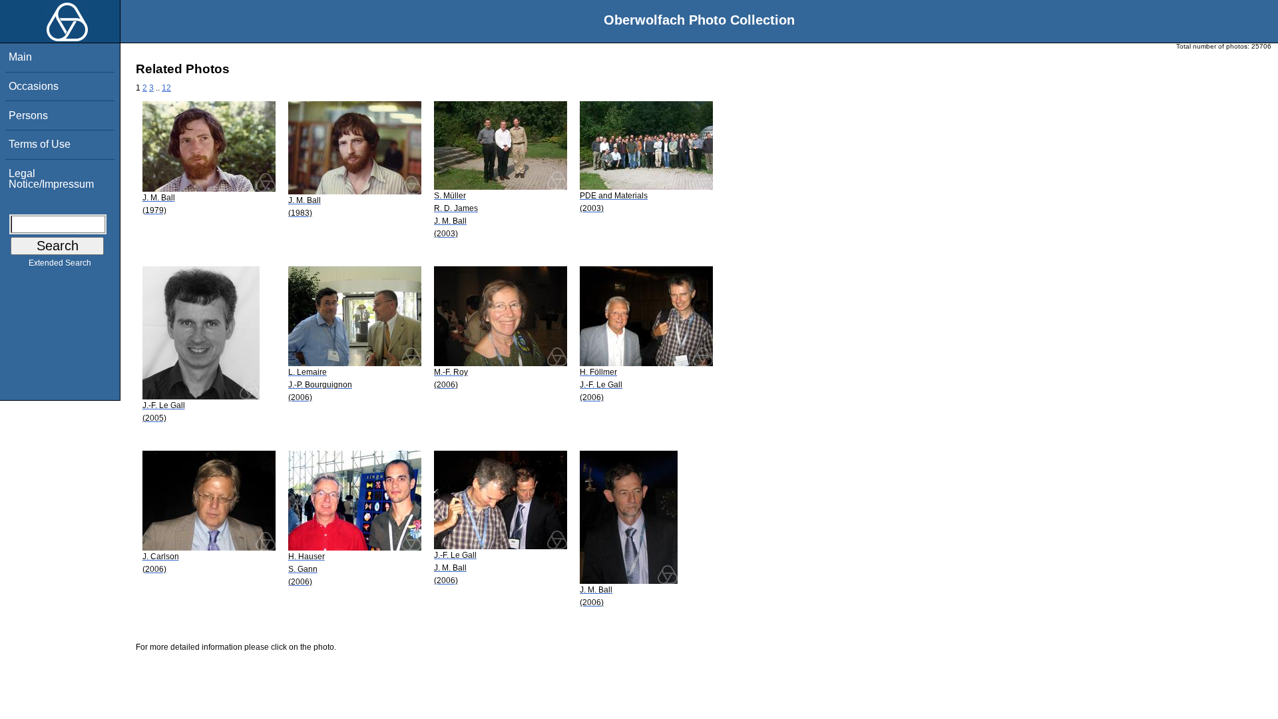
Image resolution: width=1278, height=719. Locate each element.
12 (166, 88)
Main (20, 57)
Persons (28, 115)
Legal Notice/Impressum (51, 179)
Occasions (34, 86)
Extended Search (60, 263)
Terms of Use (40, 144)
